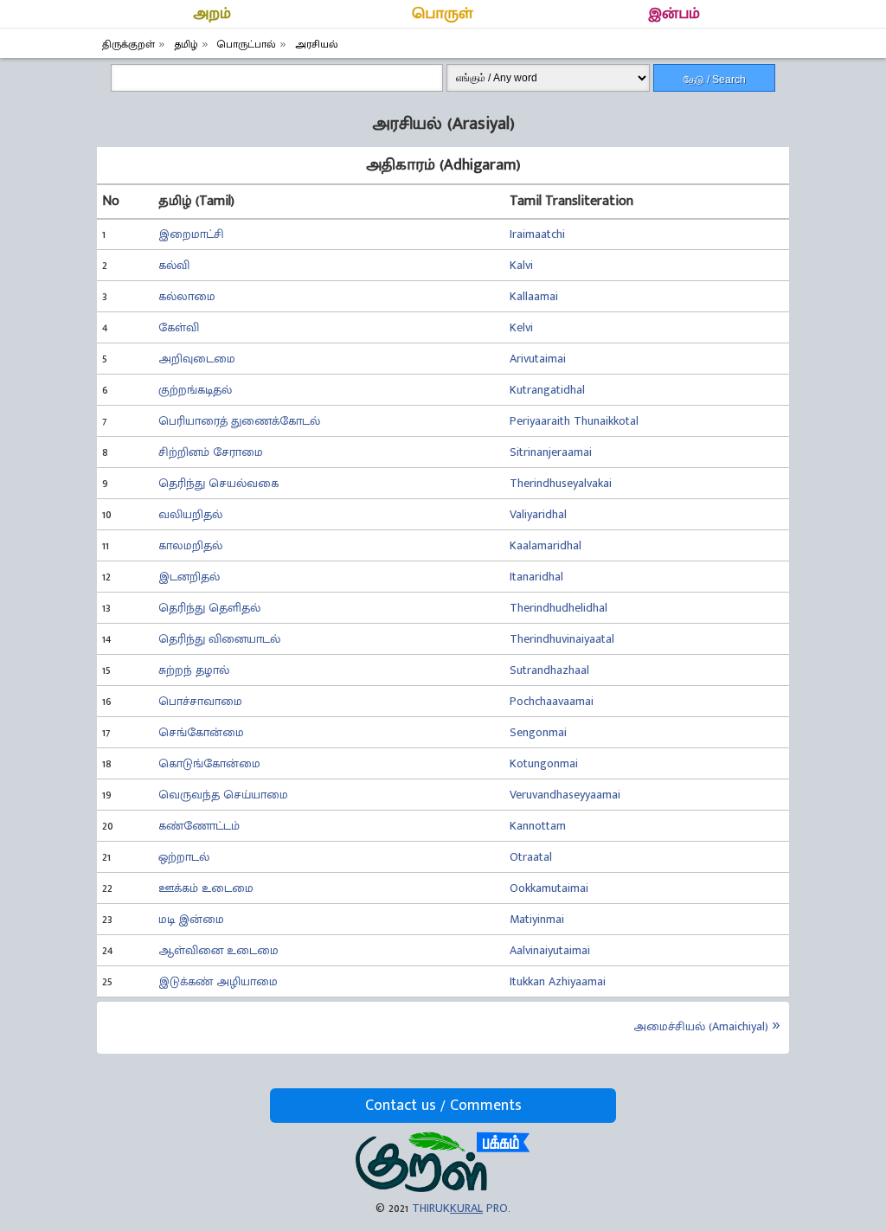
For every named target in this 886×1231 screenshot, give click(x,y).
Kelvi (521, 327)
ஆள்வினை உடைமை (218, 950)
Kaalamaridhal (545, 545)
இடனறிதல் (189, 577)
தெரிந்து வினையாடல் (219, 639)
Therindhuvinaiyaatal (562, 639)
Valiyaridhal (538, 514)
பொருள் (442, 14)
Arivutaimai (538, 359)
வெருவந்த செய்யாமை (223, 795)
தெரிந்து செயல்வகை (218, 483)
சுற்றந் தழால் (193, 670)
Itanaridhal (536, 577)
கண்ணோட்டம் (199, 826)
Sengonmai (538, 732)
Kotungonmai (544, 763)
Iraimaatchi (537, 234)
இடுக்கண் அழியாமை (218, 981)
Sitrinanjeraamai (551, 452)
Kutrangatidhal (547, 390)
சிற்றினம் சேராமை (210, 452)
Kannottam (538, 826)
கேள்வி (178, 327)
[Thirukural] (443, 1188)
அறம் (212, 14)
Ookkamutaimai (549, 888)
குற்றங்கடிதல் (195, 390)
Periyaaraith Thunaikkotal (574, 421)
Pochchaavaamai (552, 701)
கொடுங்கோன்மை (209, 763)
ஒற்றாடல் (183, 857)
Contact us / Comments (443, 1106)
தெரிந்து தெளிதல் (209, 608)
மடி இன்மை (191, 919)
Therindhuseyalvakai (561, 483)
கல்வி (173, 265)
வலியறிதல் (190, 514)
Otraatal (531, 857)
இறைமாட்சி (191, 234)
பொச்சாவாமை (200, 701)
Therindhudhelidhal (558, 608)
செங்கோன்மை (201, 732)
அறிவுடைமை (196, 359)
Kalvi (521, 265)
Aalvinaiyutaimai (550, 950)
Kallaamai (534, 296)
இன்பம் (674, 14)
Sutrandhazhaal (549, 670)
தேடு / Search (715, 80)
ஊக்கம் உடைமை (206, 888)
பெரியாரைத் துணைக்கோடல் (239, 421)
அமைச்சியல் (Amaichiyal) (700, 1026)
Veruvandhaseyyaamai (565, 795)
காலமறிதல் (190, 545)
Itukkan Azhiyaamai (558, 981)
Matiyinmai (537, 919)
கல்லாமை (186, 296)
